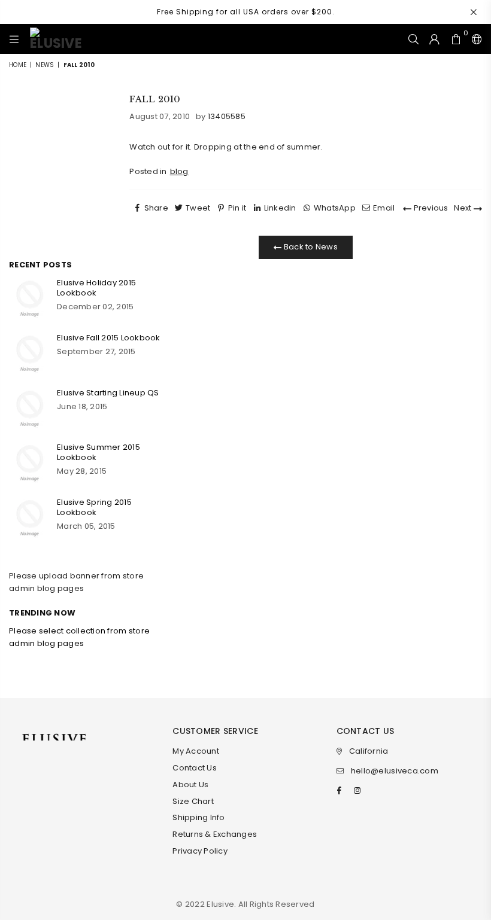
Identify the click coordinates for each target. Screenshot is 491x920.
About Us (190, 784)
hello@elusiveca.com (394, 770)
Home (17, 64)
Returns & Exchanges (214, 834)
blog (179, 171)
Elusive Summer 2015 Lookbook (98, 452)
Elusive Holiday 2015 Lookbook (96, 288)
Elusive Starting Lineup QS (108, 393)
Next (463, 208)
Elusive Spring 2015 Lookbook (94, 507)
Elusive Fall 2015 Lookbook (108, 338)
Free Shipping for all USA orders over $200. (246, 12)
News (44, 64)
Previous (429, 208)
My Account (195, 751)
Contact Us (194, 767)
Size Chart (193, 801)
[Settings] (474, 39)
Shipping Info (198, 817)
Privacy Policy (200, 851)
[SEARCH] (413, 39)
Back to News (310, 246)
